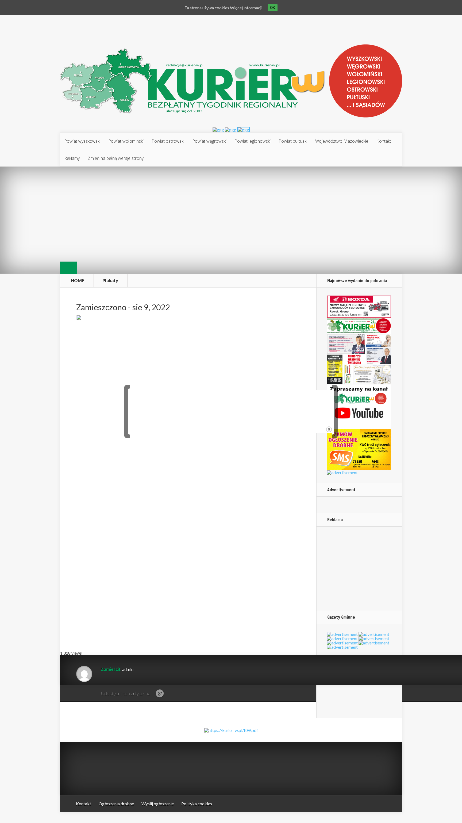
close (329, 429)
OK (272, 8)
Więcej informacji (246, 7)
